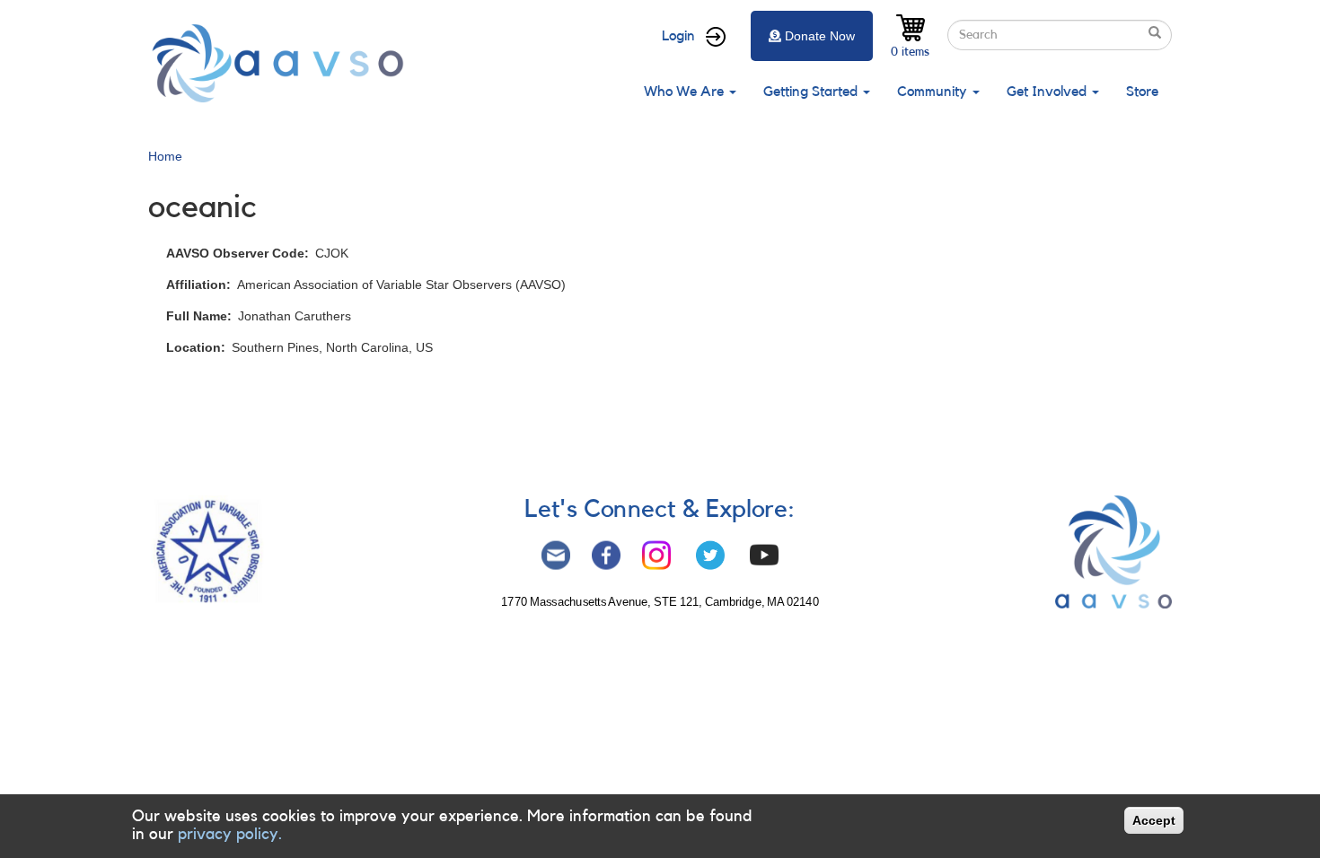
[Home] (283, 63)
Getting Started (812, 91)
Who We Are (685, 91)
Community (934, 91)
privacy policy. (230, 834)
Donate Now (820, 36)
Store (1142, 91)
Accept (1153, 820)
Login (678, 36)
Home (165, 156)
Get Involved (1048, 91)
